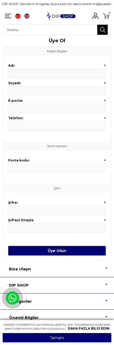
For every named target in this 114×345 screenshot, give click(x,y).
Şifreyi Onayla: (21, 220)
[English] (27, 16)
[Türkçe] (18, 16)
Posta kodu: (18, 160)
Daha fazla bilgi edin (88, 328)
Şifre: (13, 203)
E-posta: (15, 101)
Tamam (57, 337)
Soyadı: (14, 83)
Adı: (11, 65)
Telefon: (15, 118)
